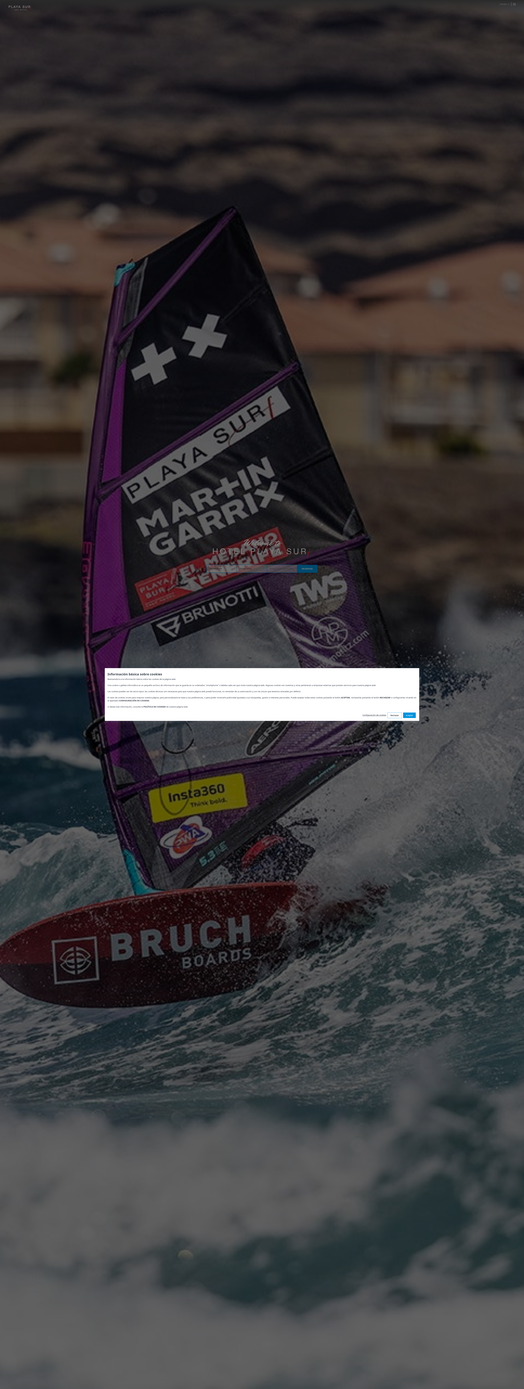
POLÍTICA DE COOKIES (154, 706)
